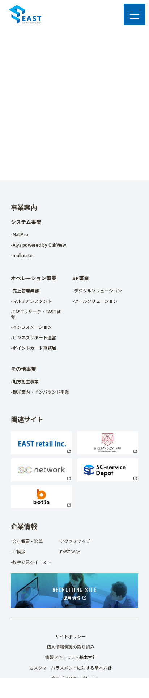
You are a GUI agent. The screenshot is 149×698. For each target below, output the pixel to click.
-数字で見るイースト (31, 562)
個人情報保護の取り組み (70, 647)
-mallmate (22, 255)
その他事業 (23, 368)
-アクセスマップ (74, 541)
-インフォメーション (31, 327)
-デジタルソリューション (97, 290)
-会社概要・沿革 (27, 541)
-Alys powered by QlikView (38, 245)
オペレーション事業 (33, 278)
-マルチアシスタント (31, 301)
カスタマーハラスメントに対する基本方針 (70, 667)
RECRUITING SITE (74, 593)
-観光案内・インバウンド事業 (40, 392)
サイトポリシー (70, 636)
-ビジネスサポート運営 (33, 337)
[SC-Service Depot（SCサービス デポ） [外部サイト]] (107, 479)
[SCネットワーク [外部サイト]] (41, 479)
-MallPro (19, 234)
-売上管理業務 (25, 290)
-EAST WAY (69, 551)
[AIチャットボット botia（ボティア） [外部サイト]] (41, 505)
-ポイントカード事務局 (33, 348)
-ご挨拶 (18, 551)
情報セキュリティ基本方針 (71, 657)
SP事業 (80, 278)
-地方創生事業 (25, 381)
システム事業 (26, 221)
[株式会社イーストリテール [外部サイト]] (41, 452)
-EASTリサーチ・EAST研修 (36, 313)
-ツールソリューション (95, 301)
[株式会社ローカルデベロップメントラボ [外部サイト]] (107, 452)
